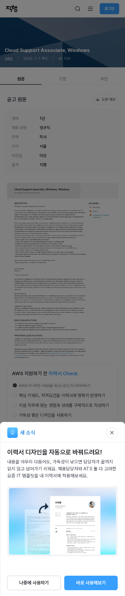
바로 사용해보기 (91, 583)
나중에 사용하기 (34, 583)
